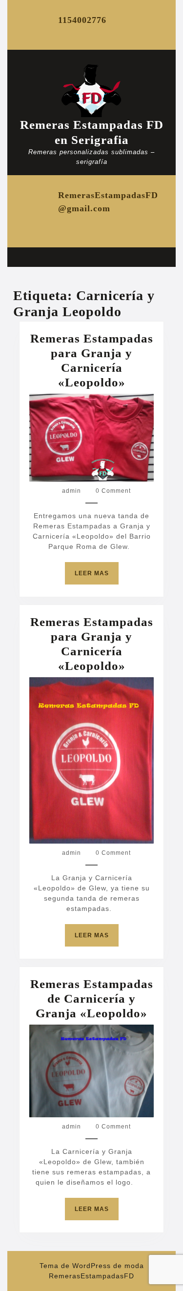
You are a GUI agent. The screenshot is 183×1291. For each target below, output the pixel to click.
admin (71, 490)
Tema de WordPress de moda (92, 1266)
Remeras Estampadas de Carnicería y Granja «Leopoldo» (91, 998)
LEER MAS (97, 577)
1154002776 (82, 20)
